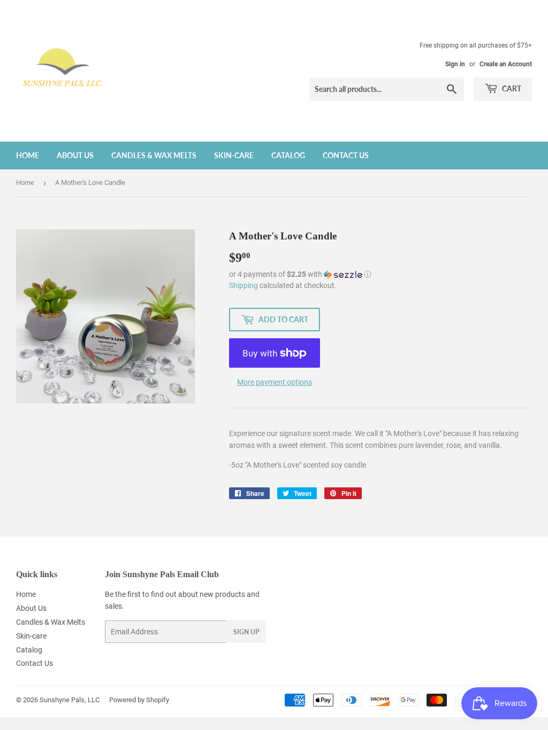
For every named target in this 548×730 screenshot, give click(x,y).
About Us (75, 155)
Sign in (455, 64)
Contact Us (346, 155)
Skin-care (234, 155)
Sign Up (246, 632)
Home (27, 155)
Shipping (243, 285)
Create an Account (506, 64)
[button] (380, 274)
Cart (510, 88)
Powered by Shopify (139, 700)
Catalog (288, 155)
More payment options (274, 382)
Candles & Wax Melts (153, 155)
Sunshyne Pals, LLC (70, 700)
